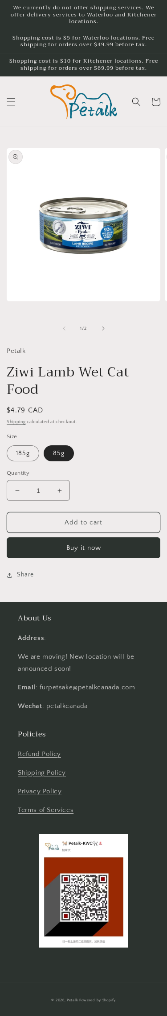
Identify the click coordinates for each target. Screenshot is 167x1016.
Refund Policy (39, 754)
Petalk (72, 1000)
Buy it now (83, 548)
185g (23, 453)
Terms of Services (45, 810)
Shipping (16, 422)
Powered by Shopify (97, 1000)
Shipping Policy (42, 772)
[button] (11, 102)
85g (59, 453)
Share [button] (25, 574)
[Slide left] (64, 328)
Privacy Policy (39, 791)
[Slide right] (103, 328)
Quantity (18, 473)
